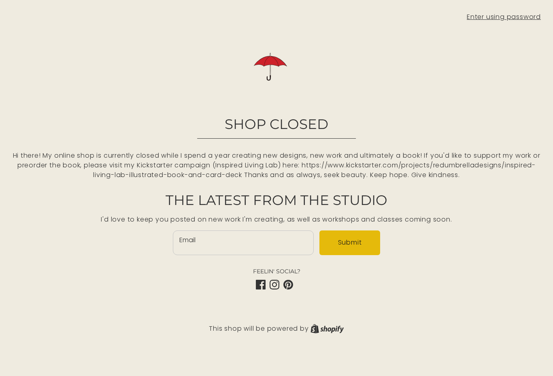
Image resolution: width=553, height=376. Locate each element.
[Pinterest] (288, 284)
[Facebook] (261, 284)
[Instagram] (274, 284)
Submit (350, 242)
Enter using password (504, 16)
